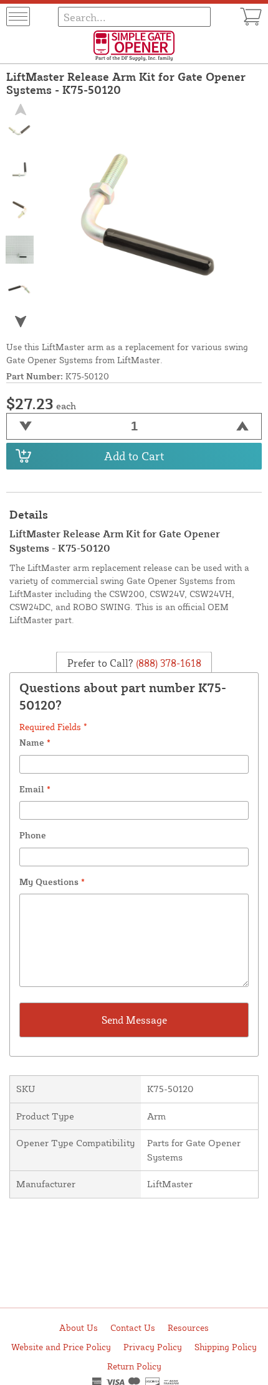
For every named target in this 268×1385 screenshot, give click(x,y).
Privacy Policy (152, 1346)
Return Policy (134, 1366)
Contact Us (132, 1327)
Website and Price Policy (61, 1346)
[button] (20, 321)
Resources (188, 1327)
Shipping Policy (225, 1346)
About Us (78, 1327)
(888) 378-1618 (167, 663)
